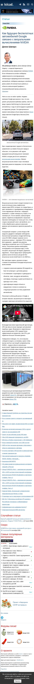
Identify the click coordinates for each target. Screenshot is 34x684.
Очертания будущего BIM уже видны (13, 510)
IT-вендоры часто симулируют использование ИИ (17, 496)
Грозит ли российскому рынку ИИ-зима (14, 434)
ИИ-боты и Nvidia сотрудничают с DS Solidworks (17, 440)
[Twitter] (16, 403)
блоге (31, 112)
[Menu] (2, 4)
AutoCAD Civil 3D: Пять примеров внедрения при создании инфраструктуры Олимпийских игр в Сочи (16, 565)
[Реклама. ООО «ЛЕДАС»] (17, 11)
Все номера (4, 613)
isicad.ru (21, 654)
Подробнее (4, 669)
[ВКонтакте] (14, 403)
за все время (13, 543)
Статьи (6, 19)
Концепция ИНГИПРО (9, 461)
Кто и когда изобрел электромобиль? (14, 560)
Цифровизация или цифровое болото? (14, 507)
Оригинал (5, 91)
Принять (17, 681)
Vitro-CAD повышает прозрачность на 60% (15, 437)
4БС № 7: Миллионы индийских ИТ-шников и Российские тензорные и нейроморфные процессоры (16, 501)
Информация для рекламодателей (10, 671)
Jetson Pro (13, 395)
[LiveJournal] (17, 403)
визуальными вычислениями (11, 159)
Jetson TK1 (13, 399)
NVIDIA (30, 71)
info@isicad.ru (20, 660)
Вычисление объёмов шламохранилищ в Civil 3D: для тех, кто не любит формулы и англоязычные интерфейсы (16, 572)
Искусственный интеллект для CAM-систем (15, 442)
